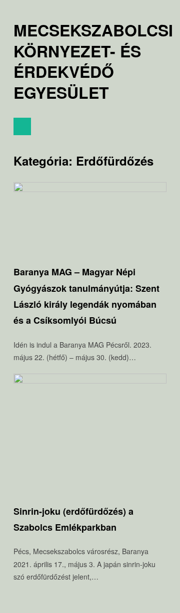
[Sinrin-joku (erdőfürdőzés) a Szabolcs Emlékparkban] (90, 381)
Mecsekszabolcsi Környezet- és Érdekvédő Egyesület (93, 61)
